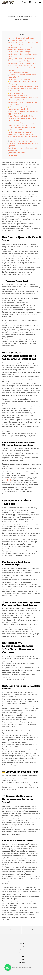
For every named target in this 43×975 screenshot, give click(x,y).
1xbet (9, 480)
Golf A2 (21, 956)
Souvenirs (21, 963)
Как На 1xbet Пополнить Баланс (19, 79)
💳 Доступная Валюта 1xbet (17, 72)
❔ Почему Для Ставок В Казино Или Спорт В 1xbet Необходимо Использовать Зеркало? (22, 143)
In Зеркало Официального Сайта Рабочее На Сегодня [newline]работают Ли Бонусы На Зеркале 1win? (22, 88)
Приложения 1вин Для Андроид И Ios (21, 127)
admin (12, 16)
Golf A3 (21, 950)
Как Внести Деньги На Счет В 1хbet (20, 38)
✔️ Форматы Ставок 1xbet (17, 40)
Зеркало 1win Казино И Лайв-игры (20, 134)
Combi (21, 946)
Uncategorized (21, 20)
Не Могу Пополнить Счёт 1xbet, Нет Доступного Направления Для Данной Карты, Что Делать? (21, 118)
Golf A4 (21, 959)
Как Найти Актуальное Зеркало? (19, 132)
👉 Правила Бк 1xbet (14, 130)
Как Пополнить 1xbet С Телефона (19, 52)
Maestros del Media (25, 968)
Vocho (21, 943)
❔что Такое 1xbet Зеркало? (17, 153)
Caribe (21, 953)
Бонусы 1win (12, 155)
